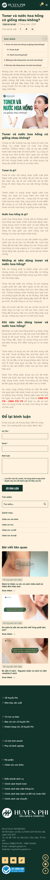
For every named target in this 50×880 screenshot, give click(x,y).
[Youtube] (13, 860)
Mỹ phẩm (9, 759)
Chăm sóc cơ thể (9, 530)
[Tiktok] (21, 860)
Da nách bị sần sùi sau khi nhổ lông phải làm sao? (24, 628)
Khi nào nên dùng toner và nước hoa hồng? (24, 65)
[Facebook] (5, 860)
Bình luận (6, 455)
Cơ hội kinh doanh (14, 740)
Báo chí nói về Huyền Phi (17, 721)
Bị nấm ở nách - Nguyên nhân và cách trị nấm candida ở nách (24, 671)
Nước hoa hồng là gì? (18, 55)
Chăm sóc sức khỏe (10, 519)
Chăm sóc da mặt (9, 24)
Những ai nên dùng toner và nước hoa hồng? (24, 60)
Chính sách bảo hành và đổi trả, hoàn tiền (25, 793)
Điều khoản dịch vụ (14, 778)
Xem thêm (7, 590)
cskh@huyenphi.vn (17, 846)
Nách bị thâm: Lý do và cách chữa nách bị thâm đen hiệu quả (22, 585)
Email (5, 443)
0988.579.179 (16, 843)
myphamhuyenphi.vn (21, 849)
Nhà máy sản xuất (13, 702)
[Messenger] (45, 864)
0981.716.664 (30, 843)
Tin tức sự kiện (12, 716)
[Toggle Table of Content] (43, 39)
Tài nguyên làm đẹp (12, 579)
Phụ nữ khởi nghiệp (14, 745)
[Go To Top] (45, 871)
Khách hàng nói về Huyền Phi (19, 726)
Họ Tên (5, 431)
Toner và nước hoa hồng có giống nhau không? (25, 44)
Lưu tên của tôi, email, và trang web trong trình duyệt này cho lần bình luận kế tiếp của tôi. (24, 479)
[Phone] (45, 857)
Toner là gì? (14, 50)
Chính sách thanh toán (16, 783)
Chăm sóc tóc (7, 524)
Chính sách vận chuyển (16, 798)
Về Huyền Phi (11, 697)
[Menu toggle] (46, 5)
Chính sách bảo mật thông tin (19, 788)
